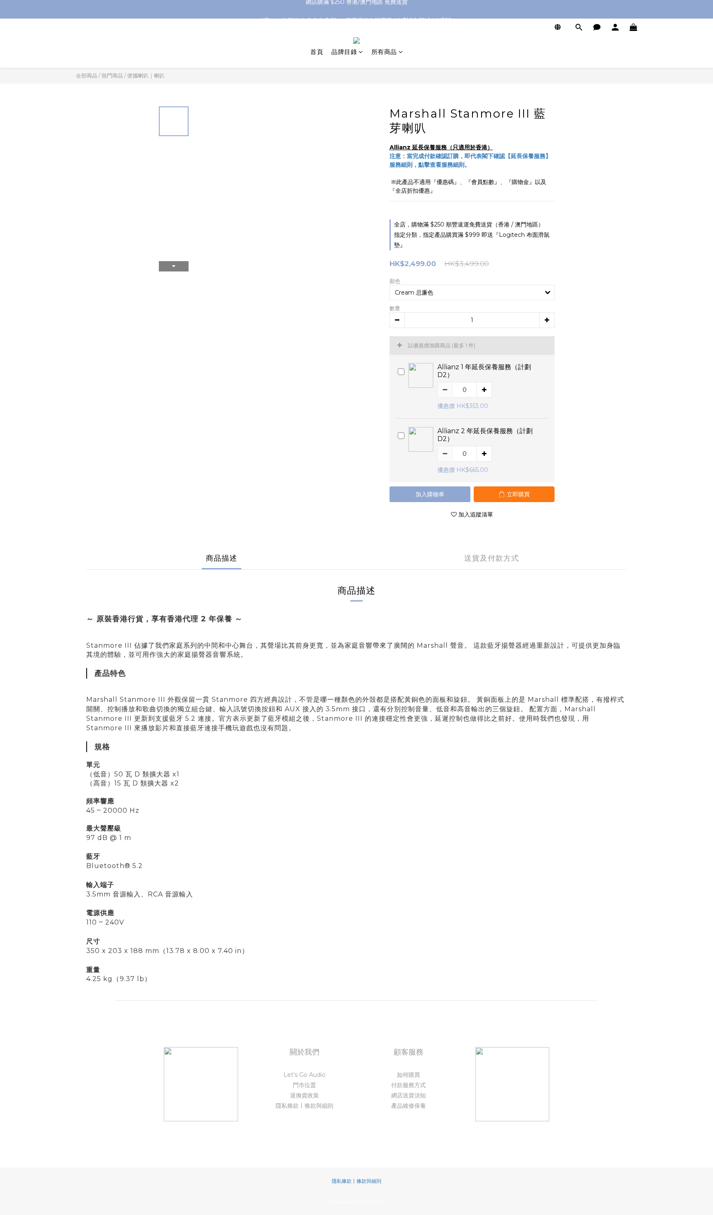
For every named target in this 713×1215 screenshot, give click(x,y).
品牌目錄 (344, 52)
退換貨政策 (304, 1095)
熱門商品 (112, 75)
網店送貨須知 (408, 1095)
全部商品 (86, 75)
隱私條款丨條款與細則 (304, 1105)
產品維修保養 (408, 1105)
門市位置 (304, 1085)
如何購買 (408, 1074)
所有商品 (384, 52)
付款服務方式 (408, 1085)
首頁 (316, 52)
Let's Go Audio (304, 1074)
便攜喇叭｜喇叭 (146, 75)
